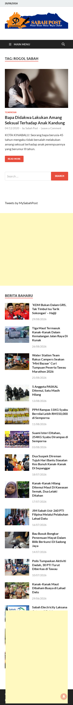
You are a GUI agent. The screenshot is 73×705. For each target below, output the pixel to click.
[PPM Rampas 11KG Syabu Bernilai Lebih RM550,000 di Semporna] (17, 410)
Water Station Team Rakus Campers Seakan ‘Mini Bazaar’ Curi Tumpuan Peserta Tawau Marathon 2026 (49, 363)
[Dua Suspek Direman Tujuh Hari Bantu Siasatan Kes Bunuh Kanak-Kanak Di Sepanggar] (17, 456)
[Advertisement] (36, 249)
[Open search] (63, 44)
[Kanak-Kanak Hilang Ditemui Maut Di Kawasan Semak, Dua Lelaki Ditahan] (17, 483)
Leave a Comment (51, 128)
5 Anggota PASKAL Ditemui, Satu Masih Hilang (46, 390)
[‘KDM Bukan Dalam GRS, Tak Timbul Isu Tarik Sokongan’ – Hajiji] (17, 305)
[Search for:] (36, 176)
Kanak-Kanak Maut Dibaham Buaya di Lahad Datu (48, 588)
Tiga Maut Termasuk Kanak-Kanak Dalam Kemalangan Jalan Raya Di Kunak (50, 334)
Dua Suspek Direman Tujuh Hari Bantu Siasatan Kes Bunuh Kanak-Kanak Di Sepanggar (49, 462)
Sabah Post (32, 128)
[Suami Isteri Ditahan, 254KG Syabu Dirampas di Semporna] (17, 433)
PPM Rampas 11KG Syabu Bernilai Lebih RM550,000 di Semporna (50, 414)
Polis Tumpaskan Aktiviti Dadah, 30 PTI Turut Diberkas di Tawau (49, 565)
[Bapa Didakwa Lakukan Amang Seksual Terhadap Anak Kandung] (36, 88)
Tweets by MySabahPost (21, 203)
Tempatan (10, 112)
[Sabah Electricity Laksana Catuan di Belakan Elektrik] (17, 607)
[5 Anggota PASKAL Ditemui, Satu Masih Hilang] (17, 387)
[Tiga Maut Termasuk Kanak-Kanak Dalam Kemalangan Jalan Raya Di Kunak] (17, 328)
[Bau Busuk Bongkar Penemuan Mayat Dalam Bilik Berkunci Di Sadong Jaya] (17, 534)
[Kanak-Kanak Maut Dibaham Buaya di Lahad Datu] (17, 584)
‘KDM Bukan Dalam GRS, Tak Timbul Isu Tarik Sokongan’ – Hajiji (49, 309)
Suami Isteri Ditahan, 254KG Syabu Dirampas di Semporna (50, 437)
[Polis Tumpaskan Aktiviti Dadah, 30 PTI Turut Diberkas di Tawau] (17, 561)
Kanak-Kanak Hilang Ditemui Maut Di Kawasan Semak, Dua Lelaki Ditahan (50, 489)
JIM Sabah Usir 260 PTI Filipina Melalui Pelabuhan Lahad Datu (50, 514)
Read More (13, 158)
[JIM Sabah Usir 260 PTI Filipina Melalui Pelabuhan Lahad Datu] (17, 511)
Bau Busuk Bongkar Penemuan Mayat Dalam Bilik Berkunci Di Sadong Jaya (49, 539)
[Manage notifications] (64, 696)
